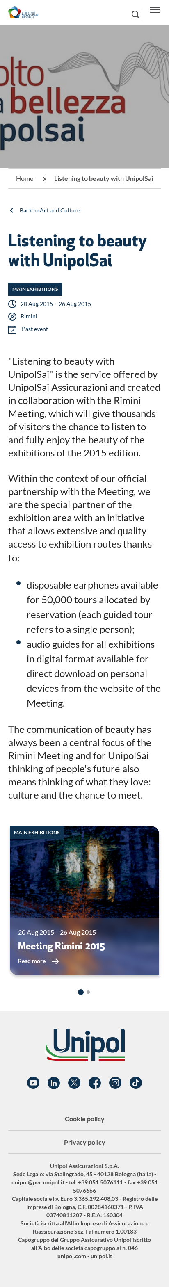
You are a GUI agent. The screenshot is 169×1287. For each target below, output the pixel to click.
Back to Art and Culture (50, 210)
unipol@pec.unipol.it (37, 1182)
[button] (81, 992)
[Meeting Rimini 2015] (84, 900)
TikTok (136, 1083)
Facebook (95, 1083)
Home (24, 178)
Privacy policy (84, 1142)
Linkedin (54, 1083)
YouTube (33, 1083)
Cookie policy (85, 1119)
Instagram (115, 1083)
